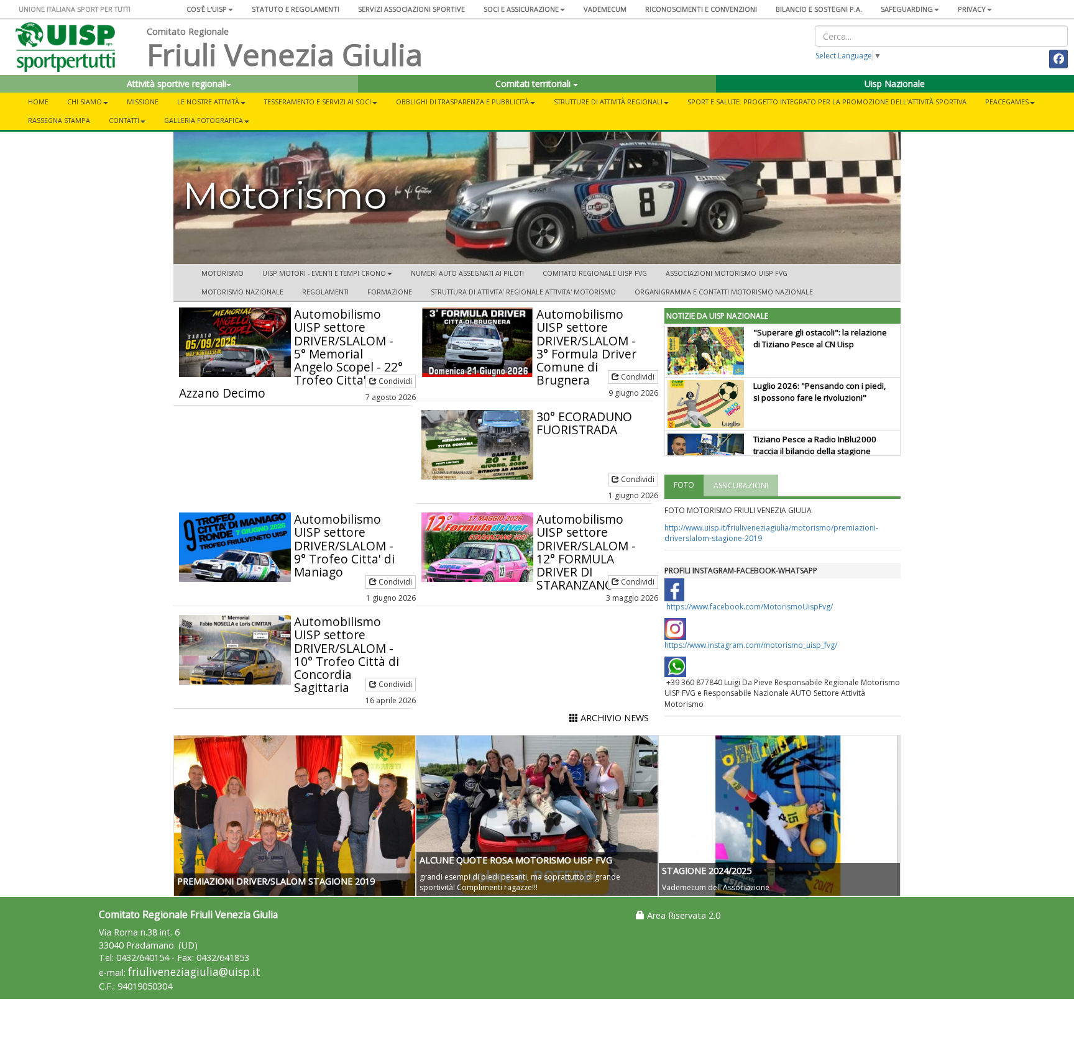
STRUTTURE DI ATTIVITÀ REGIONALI (608, 101)
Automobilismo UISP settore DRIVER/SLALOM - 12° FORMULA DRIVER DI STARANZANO (586, 552)
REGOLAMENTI (325, 291)
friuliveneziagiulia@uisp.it (194, 972)
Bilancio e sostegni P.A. (819, 9)
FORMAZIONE (389, 291)
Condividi (394, 381)
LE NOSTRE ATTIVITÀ (208, 101)
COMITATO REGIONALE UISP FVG (595, 273)
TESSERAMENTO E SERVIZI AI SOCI (317, 101)
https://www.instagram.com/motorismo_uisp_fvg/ (750, 645)
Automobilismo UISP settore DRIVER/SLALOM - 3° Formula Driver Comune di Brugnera (586, 347)
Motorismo (222, 273)
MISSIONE (142, 101)
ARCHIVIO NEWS (613, 718)
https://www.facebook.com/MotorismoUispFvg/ (749, 606)
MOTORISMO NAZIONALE (242, 291)
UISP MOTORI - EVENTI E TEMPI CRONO (324, 273)
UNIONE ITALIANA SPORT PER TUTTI (75, 9)
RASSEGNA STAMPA (59, 120)
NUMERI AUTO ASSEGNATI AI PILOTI (467, 273)
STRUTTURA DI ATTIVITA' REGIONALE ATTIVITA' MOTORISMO (523, 291)
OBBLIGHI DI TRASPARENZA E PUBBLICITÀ (462, 101)
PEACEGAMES (1007, 101)
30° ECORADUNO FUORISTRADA (584, 423)
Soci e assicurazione (521, 9)
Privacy (972, 9)
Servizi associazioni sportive (411, 9)
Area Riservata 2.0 (682, 915)
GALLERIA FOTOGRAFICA (203, 120)
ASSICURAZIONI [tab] (741, 485)
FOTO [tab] (684, 485)
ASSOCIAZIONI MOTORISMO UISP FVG (726, 273)
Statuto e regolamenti (295, 9)
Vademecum (605, 9)
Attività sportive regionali (176, 83)
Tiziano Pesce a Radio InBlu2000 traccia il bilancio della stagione (814, 445)
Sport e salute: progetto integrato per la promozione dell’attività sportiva (826, 101)
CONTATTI (124, 120)
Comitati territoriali (534, 83)
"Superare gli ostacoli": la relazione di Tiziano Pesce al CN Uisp (820, 338)
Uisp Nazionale (895, 83)
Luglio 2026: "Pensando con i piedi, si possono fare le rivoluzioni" (819, 391)
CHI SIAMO (84, 101)
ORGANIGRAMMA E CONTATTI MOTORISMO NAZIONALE (724, 291)
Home (38, 101)
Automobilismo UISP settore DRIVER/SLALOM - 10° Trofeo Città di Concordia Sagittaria (346, 654)
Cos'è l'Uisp (206, 9)
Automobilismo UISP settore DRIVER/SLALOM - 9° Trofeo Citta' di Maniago (344, 545)
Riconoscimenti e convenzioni (701, 9)
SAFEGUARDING (907, 9)
